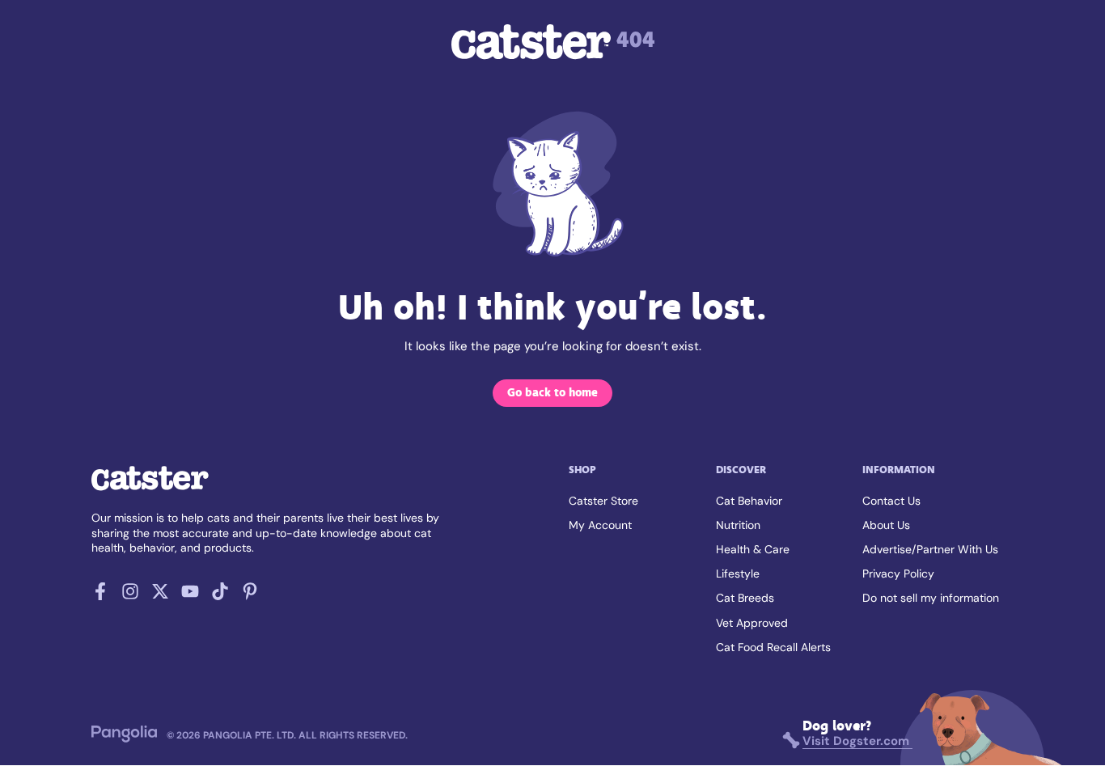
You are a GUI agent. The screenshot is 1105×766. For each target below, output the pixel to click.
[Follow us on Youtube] (190, 596)
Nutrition (738, 525)
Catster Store (603, 500)
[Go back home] (150, 489)
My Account (600, 525)
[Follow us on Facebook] (100, 596)
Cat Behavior (749, 500)
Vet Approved (752, 623)
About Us (886, 525)
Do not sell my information (930, 597)
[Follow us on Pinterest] (250, 596)
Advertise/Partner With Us (930, 549)
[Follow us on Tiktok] (220, 596)
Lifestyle (738, 573)
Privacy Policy (898, 573)
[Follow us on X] (160, 596)
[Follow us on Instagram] (130, 596)
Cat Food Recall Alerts (773, 647)
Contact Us (891, 500)
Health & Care (753, 549)
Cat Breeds (745, 597)
